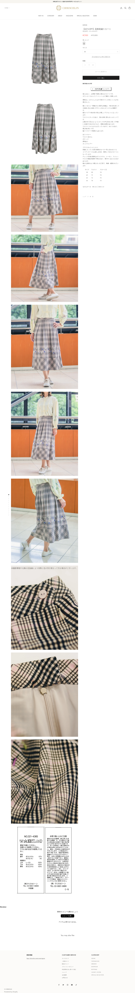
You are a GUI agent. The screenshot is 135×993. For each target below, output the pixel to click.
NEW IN (40, 16)
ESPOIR (85, 25)
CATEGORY (50, 16)
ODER (95, 16)
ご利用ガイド (65, 961)
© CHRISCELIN (8, 989)
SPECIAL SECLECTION (97, 975)
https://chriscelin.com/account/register (36, 958)
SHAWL (93, 958)
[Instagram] (67, 985)
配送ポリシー (65, 964)
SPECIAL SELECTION (83, 16)
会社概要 (64, 975)
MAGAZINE (69, 16)
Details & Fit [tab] (87, 83)
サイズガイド (65, 958)
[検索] (125, 8)
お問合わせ (65, 977)
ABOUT (60, 16)
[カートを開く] (129, 8)
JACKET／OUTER (96, 972)
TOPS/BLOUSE (95, 961)
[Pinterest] (92, 196)
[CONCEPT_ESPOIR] (101, 89)
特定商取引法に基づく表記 (69, 969)
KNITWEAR (94, 966)
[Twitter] (90, 196)
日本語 (6, 8)
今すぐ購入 (101, 78)
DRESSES (94, 964)
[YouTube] (72, 985)
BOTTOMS (94, 969)
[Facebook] (88, 196)
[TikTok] (76, 985)
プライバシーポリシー (68, 966)
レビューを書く (67, 916)
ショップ (64, 972)
